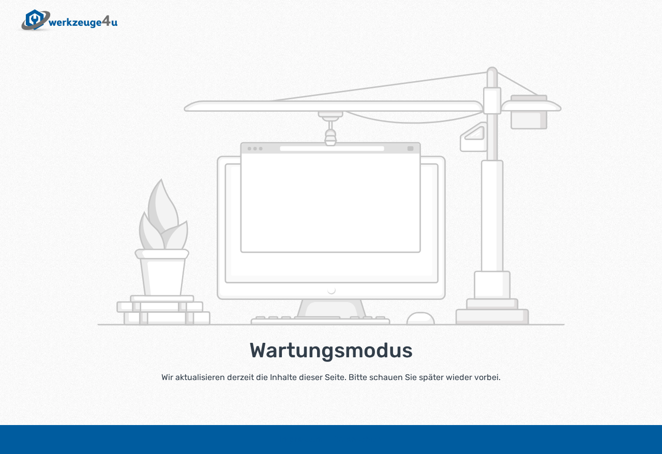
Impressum (302, 439)
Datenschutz (358, 439)
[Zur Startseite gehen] (63, 20)
